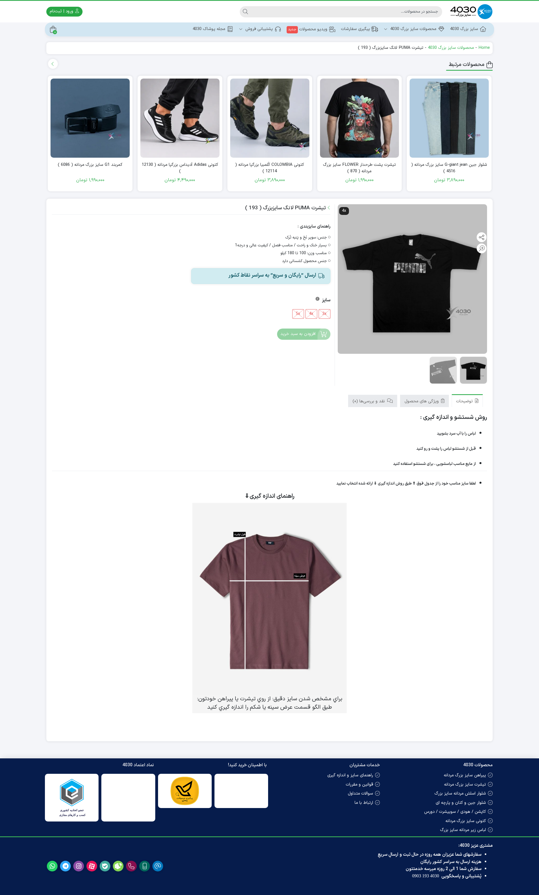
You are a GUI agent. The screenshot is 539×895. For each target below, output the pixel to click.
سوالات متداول (360, 793)
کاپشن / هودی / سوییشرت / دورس (455, 812)
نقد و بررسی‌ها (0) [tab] (369, 401)
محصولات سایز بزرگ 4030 (412, 29)
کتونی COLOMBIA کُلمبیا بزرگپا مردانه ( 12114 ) (269, 168)
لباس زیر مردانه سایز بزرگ (463, 830)
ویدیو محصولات (307, 29)
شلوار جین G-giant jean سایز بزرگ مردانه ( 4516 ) (449, 168)
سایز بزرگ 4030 (464, 29)
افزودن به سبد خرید (298, 334)
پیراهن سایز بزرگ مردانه (465, 775)
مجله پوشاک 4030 (209, 29)
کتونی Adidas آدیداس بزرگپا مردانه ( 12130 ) (180, 168)
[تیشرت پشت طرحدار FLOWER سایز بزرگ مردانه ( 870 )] (359, 118)
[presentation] (53, 64)
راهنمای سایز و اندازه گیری (350, 775)
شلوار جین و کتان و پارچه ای (461, 803)
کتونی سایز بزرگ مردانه (466, 821)
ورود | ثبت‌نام (62, 11)
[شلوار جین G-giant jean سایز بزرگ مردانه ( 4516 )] (449, 118)
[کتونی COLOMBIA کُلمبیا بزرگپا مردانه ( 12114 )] (269, 118)
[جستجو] (245, 11)
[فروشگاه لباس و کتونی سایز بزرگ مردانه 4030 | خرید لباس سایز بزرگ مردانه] (470, 12)
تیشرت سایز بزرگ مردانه (465, 784)
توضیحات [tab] (465, 401)
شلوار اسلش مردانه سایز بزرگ (460, 793)
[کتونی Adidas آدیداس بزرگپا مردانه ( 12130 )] (180, 118)
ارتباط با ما (364, 803)
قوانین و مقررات (359, 784)
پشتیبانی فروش (258, 29)
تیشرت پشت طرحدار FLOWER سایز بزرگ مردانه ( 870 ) (359, 168)
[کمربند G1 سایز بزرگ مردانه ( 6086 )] (90, 118)
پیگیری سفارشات (355, 29)
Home (484, 48)
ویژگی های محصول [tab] (422, 401)
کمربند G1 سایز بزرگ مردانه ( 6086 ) (90, 165)
